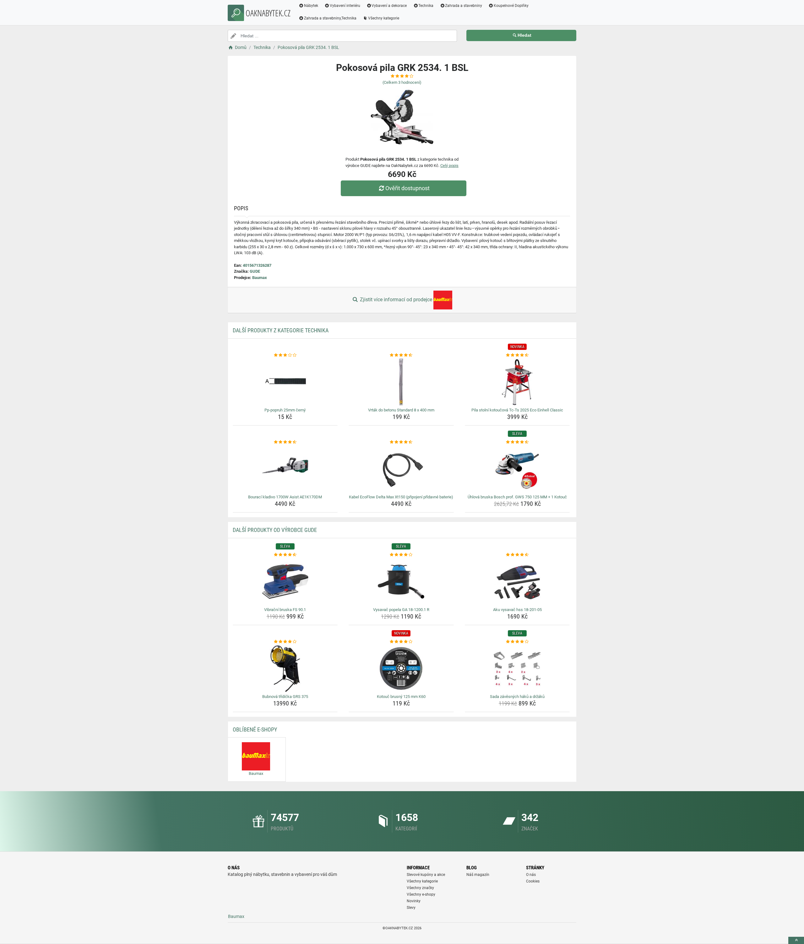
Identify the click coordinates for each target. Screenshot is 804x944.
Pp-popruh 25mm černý (285, 410)
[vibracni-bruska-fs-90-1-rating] (285, 555)
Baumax (259, 277)
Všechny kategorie (383, 18)
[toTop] (796, 940)
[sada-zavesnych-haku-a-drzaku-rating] (517, 642)
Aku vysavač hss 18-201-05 (517, 609)
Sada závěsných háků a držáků (517, 696)
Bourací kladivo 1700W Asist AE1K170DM (285, 497)
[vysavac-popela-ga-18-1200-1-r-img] (401, 581)
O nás (531, 874)
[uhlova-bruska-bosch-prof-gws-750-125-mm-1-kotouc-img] (517, 468)
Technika (425, 5)
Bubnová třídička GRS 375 (285, 696)
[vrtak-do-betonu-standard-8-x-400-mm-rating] (401, 355)
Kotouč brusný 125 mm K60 (401, 696)
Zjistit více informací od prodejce (396, 300)
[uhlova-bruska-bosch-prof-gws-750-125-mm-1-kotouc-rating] (517, 442)
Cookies (533, 881)
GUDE (255, 271)
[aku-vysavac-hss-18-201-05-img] (517, 581)
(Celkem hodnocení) (402, 82)
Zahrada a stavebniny (463, 5)
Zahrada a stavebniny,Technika (330, 18)
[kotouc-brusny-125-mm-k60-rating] (401, 642)
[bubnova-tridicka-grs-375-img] (285, 668)
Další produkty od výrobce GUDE (275, 530)
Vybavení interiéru (345, 5)
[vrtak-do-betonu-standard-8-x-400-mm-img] (401, 381)
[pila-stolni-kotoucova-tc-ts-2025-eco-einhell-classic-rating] (517, 355)
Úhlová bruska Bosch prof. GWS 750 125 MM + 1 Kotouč (517, 497)
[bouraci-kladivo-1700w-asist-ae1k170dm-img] (285, 468)
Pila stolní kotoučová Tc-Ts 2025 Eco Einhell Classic (517, 410)
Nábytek (311, 5)
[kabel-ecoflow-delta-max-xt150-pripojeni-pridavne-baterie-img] (401, 468)
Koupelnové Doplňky (511, 5)
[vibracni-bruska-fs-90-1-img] (285, 581)
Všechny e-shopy (421, 894)
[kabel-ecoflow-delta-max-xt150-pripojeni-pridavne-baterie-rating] (401, 442)
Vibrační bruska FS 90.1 (285, 609)
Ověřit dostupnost (407, 188)
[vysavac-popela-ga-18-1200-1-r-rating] (401, 555)
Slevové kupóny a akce (426, 874)
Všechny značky (420, 888)
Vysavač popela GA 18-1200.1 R (401, 609)
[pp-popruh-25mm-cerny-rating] (285, 355)
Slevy (411, 907)
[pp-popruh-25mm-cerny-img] (285, 381)
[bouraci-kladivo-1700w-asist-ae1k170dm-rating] (285, 442)
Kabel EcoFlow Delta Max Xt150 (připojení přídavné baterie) (401, 497)
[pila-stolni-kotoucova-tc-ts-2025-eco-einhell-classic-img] (517, 381)
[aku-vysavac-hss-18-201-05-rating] (517, 555)
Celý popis (449, 165)
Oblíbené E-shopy (255, 729)
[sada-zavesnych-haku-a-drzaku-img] (517, 668)
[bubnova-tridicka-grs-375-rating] (285, 642)
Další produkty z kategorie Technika (281, 330)
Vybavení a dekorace (389, 5)
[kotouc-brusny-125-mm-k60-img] (401, 668)
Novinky (414, 901)
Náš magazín (477, 874)
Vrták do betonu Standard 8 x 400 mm (401, 410)
